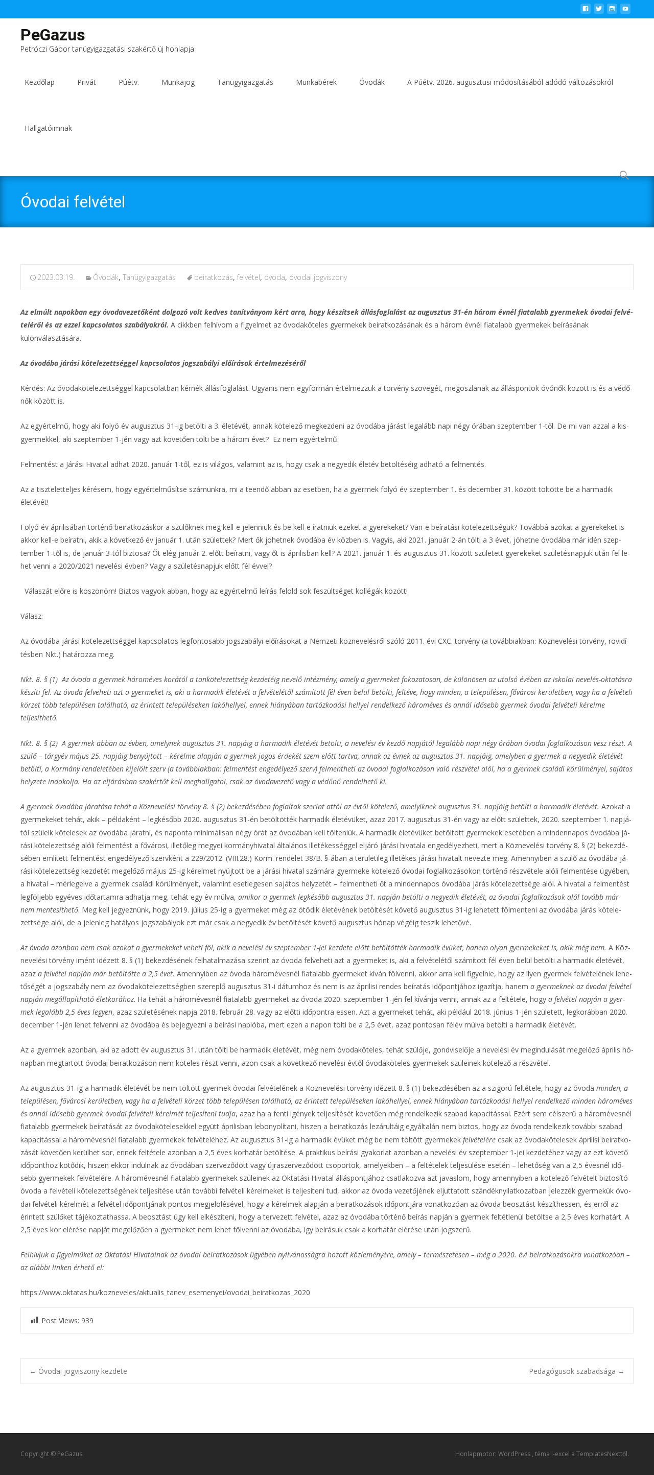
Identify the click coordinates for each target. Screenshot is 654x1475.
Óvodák (372, 82)
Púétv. (129, 82)
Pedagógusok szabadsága (577, 1371)
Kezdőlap (40, 82)
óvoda (274, 277)
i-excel (561, 1453)
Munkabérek (316, 82)
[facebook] (585, 11)
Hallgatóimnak (48, 128)
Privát (86, 82)
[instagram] (612, 11)
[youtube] (625, 11)
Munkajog (178, 82)
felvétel (248, 277)
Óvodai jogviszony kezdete (78, 1371)
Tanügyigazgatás (245, 82)
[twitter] (599, 11)
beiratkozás (213, 277)
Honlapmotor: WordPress (493, 1453)
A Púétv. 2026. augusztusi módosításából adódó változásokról (510, 82)
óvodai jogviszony (318, 277)
